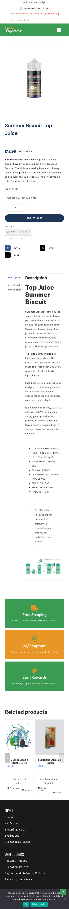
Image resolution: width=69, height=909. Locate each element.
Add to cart (35, 218)
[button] (7, 758)
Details (28, 790)
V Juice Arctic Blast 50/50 (19, 761)
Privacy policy (39, 904)
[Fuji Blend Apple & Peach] (49, 737)
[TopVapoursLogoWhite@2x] (13, 27)
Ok (26, 904)
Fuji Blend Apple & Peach (49, 761)
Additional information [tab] (14, 287)
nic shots (39, 395)
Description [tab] (14, 277)
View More (14, 788)
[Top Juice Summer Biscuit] (34, 78)
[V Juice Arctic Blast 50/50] (19, 737)
